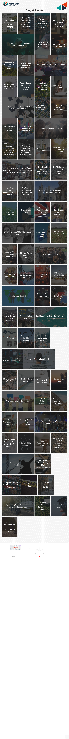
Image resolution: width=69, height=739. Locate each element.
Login (64, 7)
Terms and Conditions (26, 549)
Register (59, 7)
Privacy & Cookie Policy (26, 548)
